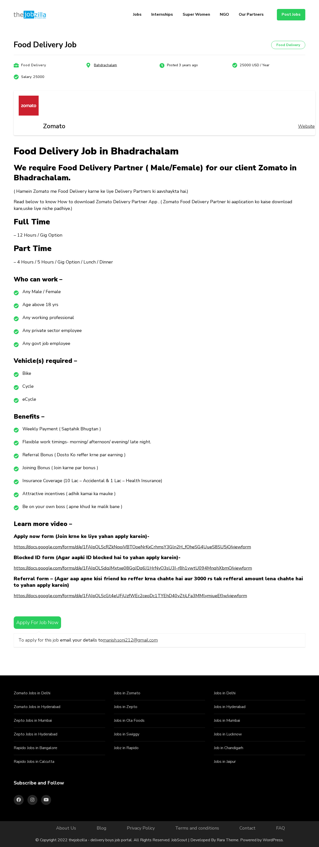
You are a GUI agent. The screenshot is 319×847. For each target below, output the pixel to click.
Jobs (137, 14)
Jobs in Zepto (125, 707)
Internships (162, 14)
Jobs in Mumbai (227, 720)
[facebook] (19, 800)
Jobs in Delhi (225, 693)
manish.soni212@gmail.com (130, 640)
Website (306, 126)
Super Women (196, 14)
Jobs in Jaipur (225, 761)
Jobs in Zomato (127, 693)
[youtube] (46, 800)
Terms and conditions (197, 828)
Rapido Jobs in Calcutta (34, 761)
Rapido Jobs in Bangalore (35, 748)
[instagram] (32, 800)
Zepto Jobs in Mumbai (33, 720)
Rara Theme (228, 840)
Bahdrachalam (105, 65)
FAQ (280, 828)
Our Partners (251, 14)
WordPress (273, 840)
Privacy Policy (141, 828)
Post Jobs (291, 14)
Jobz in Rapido (126, 748)
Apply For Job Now (37, 622)
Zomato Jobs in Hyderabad (37, 707)
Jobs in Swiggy (126, 734)
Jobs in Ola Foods (129, 720)
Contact (247, 828)
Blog (101, 828)
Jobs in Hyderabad (229, 707)
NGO (224, 14)
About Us (66, 828)
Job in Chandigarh (228, 748)
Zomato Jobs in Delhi (32, 693)
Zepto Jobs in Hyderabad (35, 734)
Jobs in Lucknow (228, 734)
